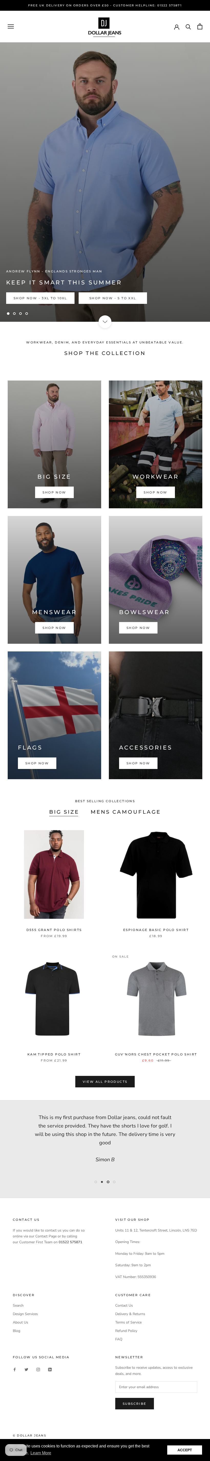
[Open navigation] (11, 26)
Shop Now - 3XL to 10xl (40, 298)
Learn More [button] (40, 1453)
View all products (105, 1082)
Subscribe (134, 1404)
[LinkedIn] (50, 1369)
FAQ (118, 1339)
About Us (20, 1322)
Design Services (25, 1314)
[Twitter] (26, 1369)
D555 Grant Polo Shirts (54, 930)
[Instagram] (38, 1369)
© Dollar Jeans (29, 1435)
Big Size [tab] (64, 812)
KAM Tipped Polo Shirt (54, 1054)
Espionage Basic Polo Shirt (156, 930)
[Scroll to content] (105, 321)
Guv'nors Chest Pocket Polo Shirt (156, 1054)
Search (18, 1305)
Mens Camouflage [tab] (126, 812)
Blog (16, 1330)
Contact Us (124, 1305)
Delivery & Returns (130, 1314)
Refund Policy (126, 1330)
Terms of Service (128, 1322)
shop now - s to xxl (112, 298)
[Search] (188, 26)
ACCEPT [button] (184, 1450)
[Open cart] (199, 26)
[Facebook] (14, 1369)
